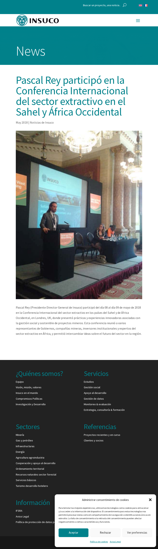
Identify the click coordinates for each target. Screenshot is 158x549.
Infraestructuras (25, 446)
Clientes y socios (93, 440)
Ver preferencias (137, 532)
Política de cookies (99, 541)
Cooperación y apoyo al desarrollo (35, 463)
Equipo (20, 381)
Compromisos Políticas (29, 398)
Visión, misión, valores (28, 387)
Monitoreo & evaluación (97, 404)
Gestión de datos (94, 398)
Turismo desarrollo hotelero (32, 486)
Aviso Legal (115, 541)
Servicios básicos (26, 480)
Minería (20, 435)
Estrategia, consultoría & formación (104, 410)
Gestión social (92, 387)
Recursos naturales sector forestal (36, 474)
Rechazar (105, 532)
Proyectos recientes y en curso (102, 435)
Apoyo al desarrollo (95, 393)
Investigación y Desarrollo (31, 404)
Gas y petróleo (24, 440)
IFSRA (19, 510)
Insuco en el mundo (27, 393)
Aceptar (73, 532)
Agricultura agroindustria (30, 457)
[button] (150, 500)
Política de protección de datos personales (41, 522)
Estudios (89, 381)
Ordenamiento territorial (30, 468)
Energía (20, 452)
